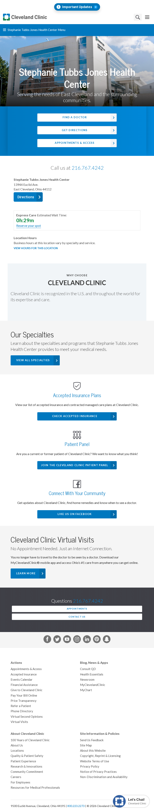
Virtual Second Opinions (27, 716)
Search (138, 17)
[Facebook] (47, 639)
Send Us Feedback (91, 740)
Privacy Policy (89, 766)
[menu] (147, 17)
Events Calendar (21, 679)
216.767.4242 (88, 168)
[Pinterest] (97, 639)
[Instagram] (77, 639)
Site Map (86, 745)
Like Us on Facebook (75, 514)
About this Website (93, 750)
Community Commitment (27, 772)
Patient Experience (23, 761)
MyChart (86, 690)
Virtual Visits (19, 722)
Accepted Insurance (24, 674)
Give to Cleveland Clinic (26, 690)
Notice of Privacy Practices (98, 772)
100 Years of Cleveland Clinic (30, 740)
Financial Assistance (24, 685)
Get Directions (74, 130)
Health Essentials (91, 674)
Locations (17, 750)
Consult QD (88, 669)
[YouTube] (67, 639)
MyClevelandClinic (92, 685)
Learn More (26, 573)
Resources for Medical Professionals (35, 787)
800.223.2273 (76, 806)
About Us (17, 745)
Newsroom (87, 679)
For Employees (20, 782)
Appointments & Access (74, 143)
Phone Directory (22, 711)
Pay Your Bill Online (24, 695)
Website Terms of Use (94, 761)
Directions (25, 197)
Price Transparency (23, 701)
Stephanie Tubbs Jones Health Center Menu (36, 30)
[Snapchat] (106, 639)
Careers (16, 777)
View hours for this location (36, 248)
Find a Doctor (75, 117)
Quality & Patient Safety (27, 756)
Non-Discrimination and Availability (104, 777)
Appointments (77, 608)
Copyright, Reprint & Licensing (100, 756)
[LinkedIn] (87, 639)
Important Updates (77, 7)
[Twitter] (57, 639)
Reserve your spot (28, 226)
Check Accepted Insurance (74, 416)
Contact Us (77, 616)
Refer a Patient (21, 706)
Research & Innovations (26, 766)
